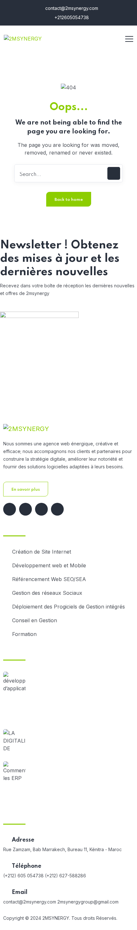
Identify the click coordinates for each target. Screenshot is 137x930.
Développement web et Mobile (49, 565)
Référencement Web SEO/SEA (49, 579)
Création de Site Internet (41, 551)
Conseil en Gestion (34, 620)
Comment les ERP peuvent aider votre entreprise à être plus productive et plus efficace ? (81, 782)
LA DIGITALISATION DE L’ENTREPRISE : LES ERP (81, 745)
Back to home (68, 200)
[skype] (41, 509)
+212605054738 (71, 17)
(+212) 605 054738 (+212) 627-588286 (44, 875)
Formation (24, 634)
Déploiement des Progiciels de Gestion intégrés (68, 606)
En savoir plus (25, 490)
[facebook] (9, 509)
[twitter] (25, 509)
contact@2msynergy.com (71, 8)
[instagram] (57, 509)
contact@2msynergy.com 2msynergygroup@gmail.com (61, 901)
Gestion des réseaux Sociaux (47, 593)
